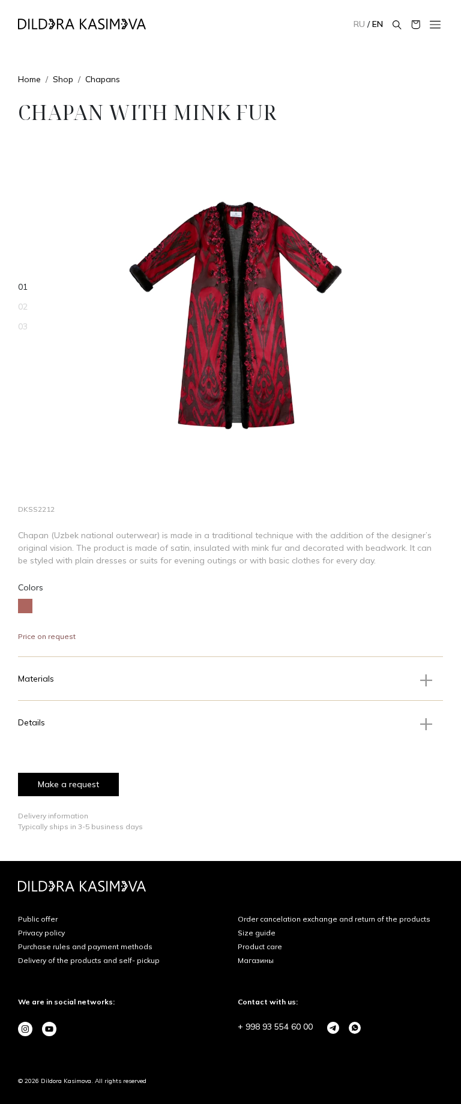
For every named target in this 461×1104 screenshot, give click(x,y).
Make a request (68, 784)
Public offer (38, 918)
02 (23, 306)
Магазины (256, 960)
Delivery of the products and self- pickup (89, 960)
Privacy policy (41, 932)
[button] (230, 678)
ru (360, 24)
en (377, 24)
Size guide (257, 932)
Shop (63, 79)
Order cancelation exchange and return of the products (334, 918)
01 (23, 286)
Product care (260, 946)
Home (29, 79)
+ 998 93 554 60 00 (275, 1026)
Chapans (102, 79)
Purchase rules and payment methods (85, 946)
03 (23, 326)
